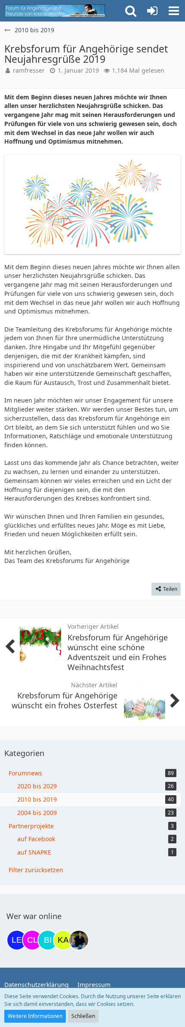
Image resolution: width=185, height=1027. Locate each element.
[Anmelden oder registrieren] (152, 10)
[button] (173, 10)
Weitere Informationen (35, 1016)
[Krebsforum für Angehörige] (55, 10)
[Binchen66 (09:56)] (47, 940)
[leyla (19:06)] (16, 940)
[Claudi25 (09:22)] (32, 940)
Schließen (83, 1016)
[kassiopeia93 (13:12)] (63, 940)
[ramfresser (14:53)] (78, 940)
